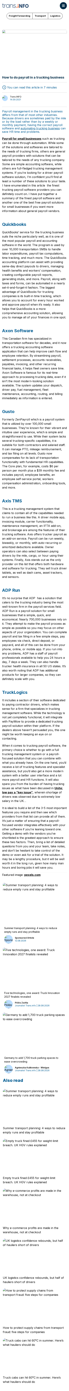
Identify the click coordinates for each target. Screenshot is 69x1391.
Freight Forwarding (19, 16)
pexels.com (32, 875)
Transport (40, 16)
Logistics (55, 16)
